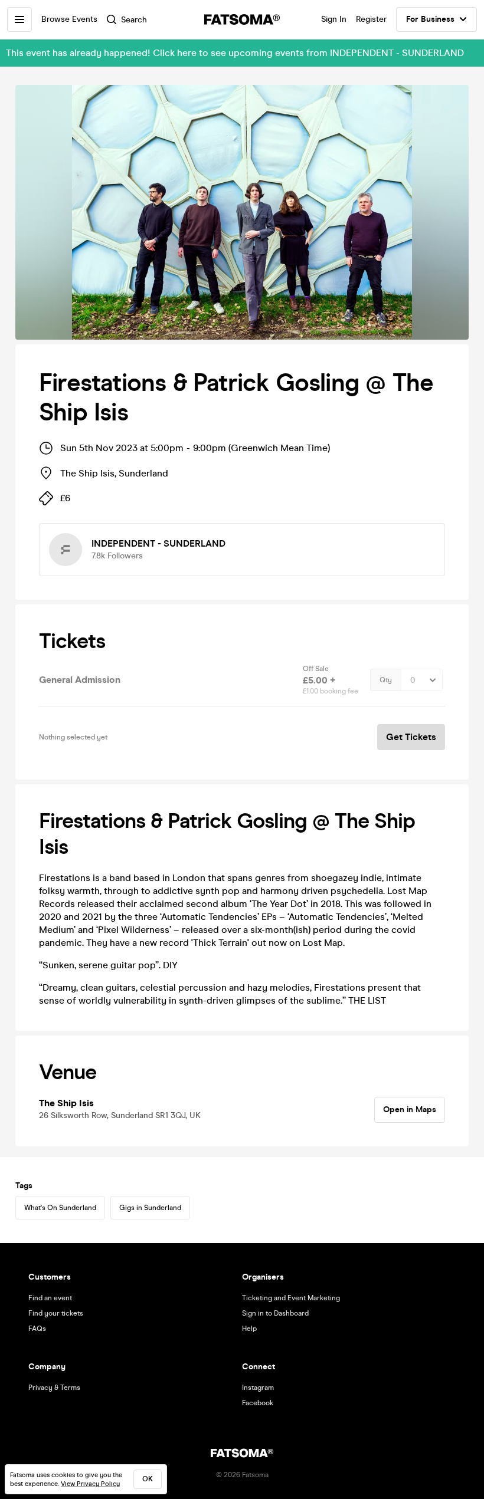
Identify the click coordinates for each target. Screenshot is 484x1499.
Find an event (50, 1298)
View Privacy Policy (90, 1484)
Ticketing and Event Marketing (291, 1298)
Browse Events (69, 19)
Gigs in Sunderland (150, 1208)
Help (249, 1328)
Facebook (257, 1403)
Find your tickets (55, 1313)
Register (371, 19)
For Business (430, 19)
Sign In (333, 19)
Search (134, 20)
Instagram (258, 1387)
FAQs (37, 1328)
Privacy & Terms (54, 1387)
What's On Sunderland (60, 1208)
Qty (386, 680)
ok (147, 1479)
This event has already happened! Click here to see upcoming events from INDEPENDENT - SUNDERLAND (235, 52)
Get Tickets (411, 736)
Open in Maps (409, 1109)
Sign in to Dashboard (275, 1313)
